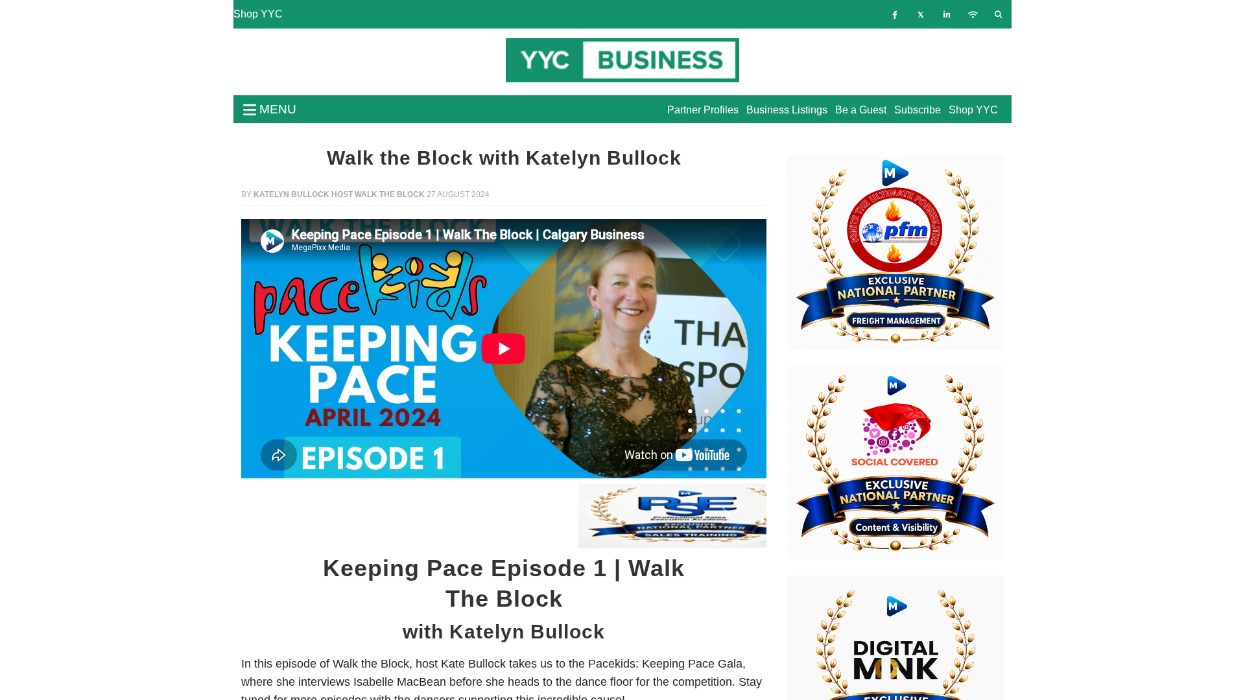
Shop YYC (258, 13)
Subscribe (917, 109)
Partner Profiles (703, 109)
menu (276, 109)
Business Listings (786, 109)
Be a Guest (860, 109)
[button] (280, 516)
